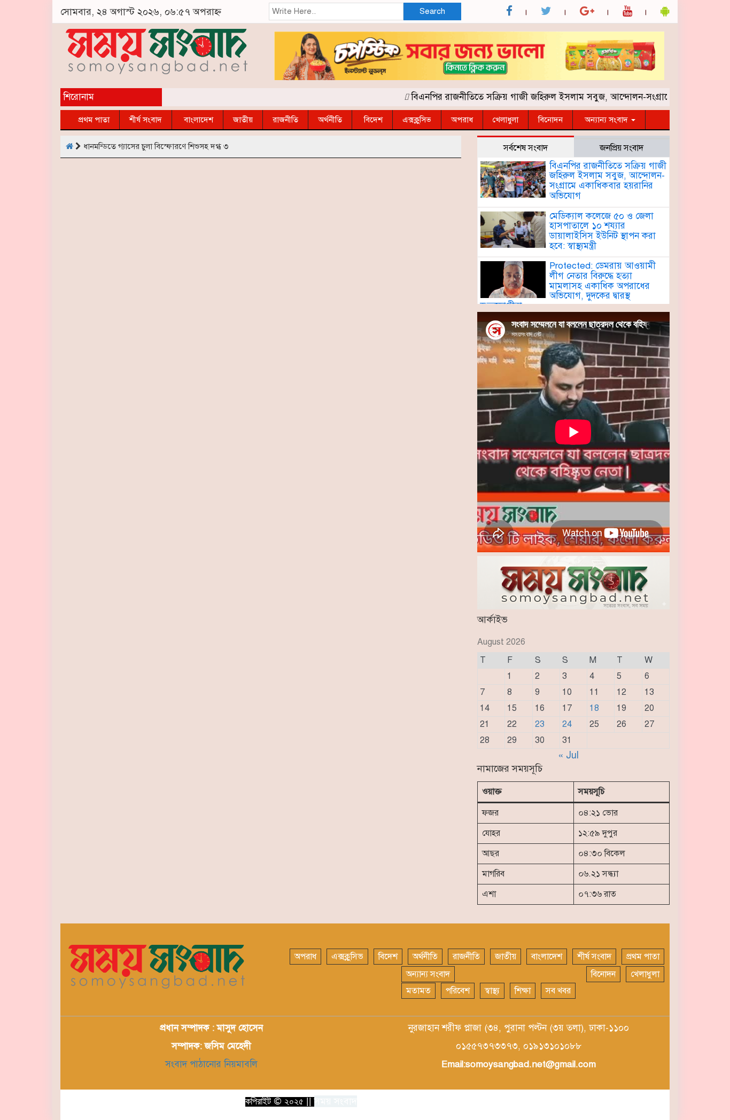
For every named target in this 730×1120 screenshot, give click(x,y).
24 (567, 724)
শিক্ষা (523, 990)
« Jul (568, 755)
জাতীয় (243, 119)
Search (432, 11)
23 (540, 724)
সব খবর (558, 990)
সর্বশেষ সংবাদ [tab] (525, 148)
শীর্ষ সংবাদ (145, 119)
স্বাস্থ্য (492, 990)
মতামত (418, 990)
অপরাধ (462, 119)
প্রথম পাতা (94, 119)
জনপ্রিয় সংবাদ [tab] (621, 148)
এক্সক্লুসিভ (416, 119)
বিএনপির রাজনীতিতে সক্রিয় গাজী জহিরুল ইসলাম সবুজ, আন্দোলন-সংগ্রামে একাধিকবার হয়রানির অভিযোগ (607, 180)
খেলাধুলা (505, 119)
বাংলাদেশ (197, 119)
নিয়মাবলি (239, 1064)
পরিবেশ (458, 990)
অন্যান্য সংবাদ (606, 119)
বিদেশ (372, 119)
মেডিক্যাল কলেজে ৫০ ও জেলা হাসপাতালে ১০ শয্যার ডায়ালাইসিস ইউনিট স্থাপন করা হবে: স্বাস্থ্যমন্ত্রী (602, 231)
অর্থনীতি (330, 119)
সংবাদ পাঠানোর (193, 1064)
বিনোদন (550, 119)
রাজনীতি (285, 119)
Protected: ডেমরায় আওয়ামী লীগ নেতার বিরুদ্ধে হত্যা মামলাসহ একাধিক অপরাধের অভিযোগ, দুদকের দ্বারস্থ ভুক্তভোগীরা (568, 285)
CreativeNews (637, 1100)
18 (594, 708)
